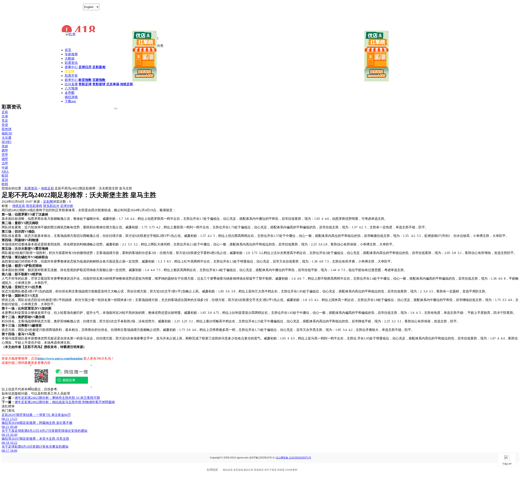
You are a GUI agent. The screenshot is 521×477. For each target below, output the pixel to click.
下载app (70, 101)
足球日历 (85, 67)
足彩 (5, 112)
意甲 (5, 154)
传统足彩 (126, 84)
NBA (5, 171)
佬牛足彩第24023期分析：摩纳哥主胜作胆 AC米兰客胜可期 (57, 397)
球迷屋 (281, 469)
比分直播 (71, 84)
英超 (5, 146)
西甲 (5, 150)
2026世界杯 (291, 469)
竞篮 (5, 125)
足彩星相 (98, 67)
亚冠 (5, 180)
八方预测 (71, 88)
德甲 (5, 159)
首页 (68, 50)
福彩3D (7, 133)
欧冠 (5, 175)
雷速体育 (259, 469)
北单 (5, 116)
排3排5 (6, 142)
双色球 (6, 129)
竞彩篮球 (98, 84)
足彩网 (48, 201)
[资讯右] (376, 80)
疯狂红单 (248, 469)
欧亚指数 (85, 80)
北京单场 (112, 84)
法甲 (5, 163)
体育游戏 (238, 469)
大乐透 (6, 137)
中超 (5, 167)
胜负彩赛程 (34, 206)
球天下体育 (270, 469)
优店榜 (69, 71)
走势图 (69, 92)
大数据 (69, 58)
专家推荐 (71, 54)
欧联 (5, 184)
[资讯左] (144, 80)
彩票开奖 (71, 75)
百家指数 (98, 80)
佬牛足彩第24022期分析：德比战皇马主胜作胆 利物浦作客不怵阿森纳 (65, 402)
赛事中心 (71, 67)
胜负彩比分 (51, 206)
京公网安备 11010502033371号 (293, 457)
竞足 (5, 120)
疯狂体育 (228, 469)
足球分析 (66, 206)
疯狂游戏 (71, 97)
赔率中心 (71, 80)
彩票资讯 (71, 63)
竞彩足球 (85, 84)
